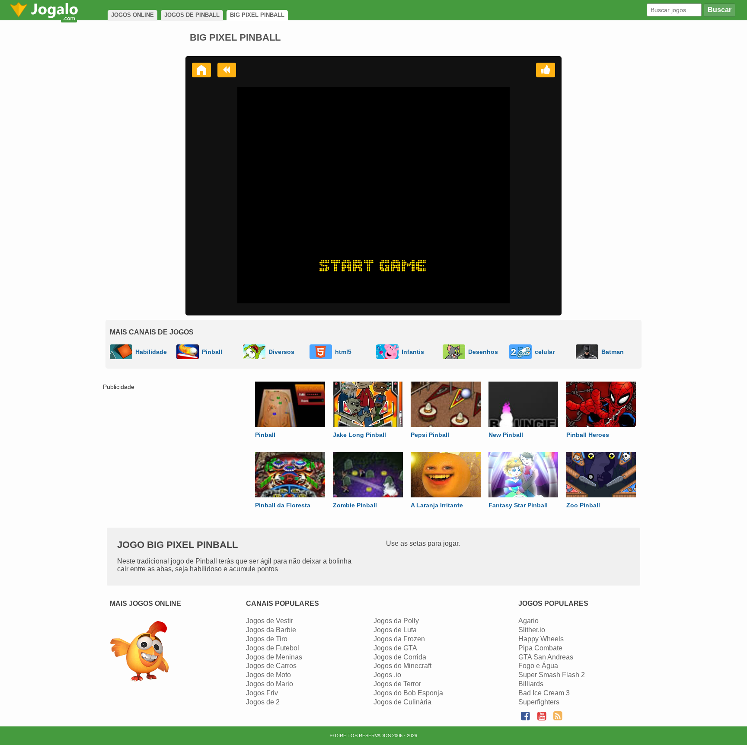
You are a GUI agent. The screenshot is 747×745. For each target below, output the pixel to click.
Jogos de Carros (271, 665)
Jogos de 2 (263, 702)
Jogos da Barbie (271, 630)
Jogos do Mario (269, 684)
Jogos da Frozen (399, 639)
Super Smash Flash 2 (551, 674)
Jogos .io (387, 674)
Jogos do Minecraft (402, 665)
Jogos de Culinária (402, 702)
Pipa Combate (540, 648)
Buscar (719, 9)
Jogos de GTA (395, 648)
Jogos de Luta (395, 630)
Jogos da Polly (396, 620)
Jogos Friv (262, 693)
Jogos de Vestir (269, 620)
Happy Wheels (541, 639)
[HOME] (201, 70)
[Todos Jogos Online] (139, 652)
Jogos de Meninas (274, 657)
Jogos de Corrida (400, 657)
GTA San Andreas (545, 657)
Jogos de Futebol (272, 648)
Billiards (530, 684)
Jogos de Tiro (266, 639)
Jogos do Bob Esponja (408, 693)
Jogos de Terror (397, 684)
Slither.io (531, 630)
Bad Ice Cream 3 (544, 693)
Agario (528, 620)
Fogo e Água (538, 665)
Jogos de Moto (268, 674)
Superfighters (538, 702)
